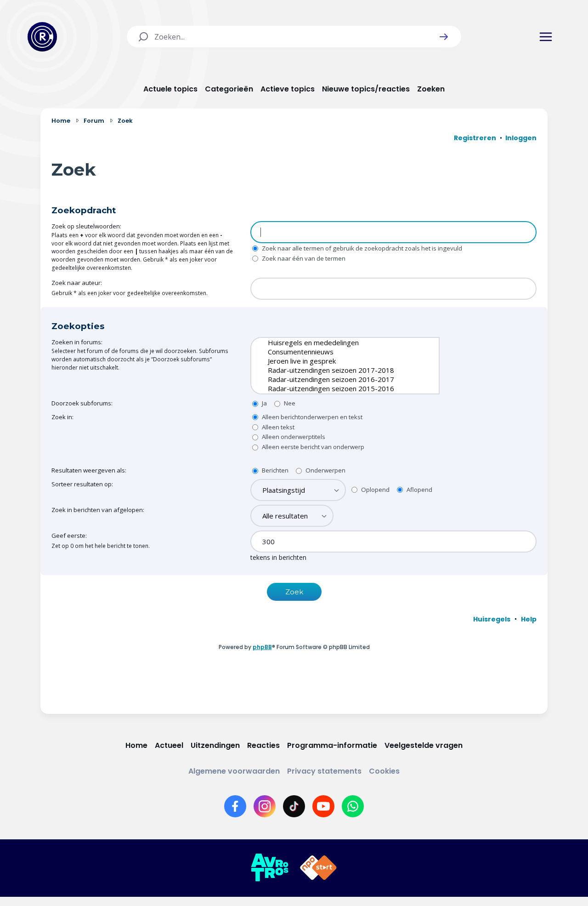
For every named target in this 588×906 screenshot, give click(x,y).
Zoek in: (62, 417)
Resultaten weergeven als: (88, 470)
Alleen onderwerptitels (292, 437)
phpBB (262, 647)
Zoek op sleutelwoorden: (86, 226)
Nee (289, 403)
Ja (263, 403)
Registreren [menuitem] (475, 137)
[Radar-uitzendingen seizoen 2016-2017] (338, 379)
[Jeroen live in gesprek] (338, 360)
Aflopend (418, 489)
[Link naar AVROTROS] (269, 868)
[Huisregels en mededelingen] (338, 342)
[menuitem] (491, 619)
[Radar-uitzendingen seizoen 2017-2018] (338, 370)
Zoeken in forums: (76, 342)
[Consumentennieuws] (338, 351)
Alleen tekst (277, 427)
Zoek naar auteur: (76, 283)
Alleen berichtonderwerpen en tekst (311, 417)
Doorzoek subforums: (82, 403)
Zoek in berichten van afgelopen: (97, 510)
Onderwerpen (324, 470)
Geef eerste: (69, 535)
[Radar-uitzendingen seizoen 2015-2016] (338, 388)
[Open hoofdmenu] (545, 36)
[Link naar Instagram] (265, 806)
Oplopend (375, 489)
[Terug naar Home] (42, 36)
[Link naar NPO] (318, 868)
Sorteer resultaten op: (82, 484)
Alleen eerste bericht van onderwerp (312, 447)
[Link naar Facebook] (235, 806)
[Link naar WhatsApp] (353, 806)
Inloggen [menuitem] (521, 137)
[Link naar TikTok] (294, 806)
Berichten (274, 470)
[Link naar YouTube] (323, 806)
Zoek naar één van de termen (302, 258)
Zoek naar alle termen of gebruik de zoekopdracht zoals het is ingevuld (361, 248)
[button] (443, 36)
